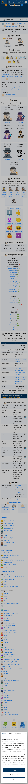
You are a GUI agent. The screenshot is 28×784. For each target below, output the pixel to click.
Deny (14, 779)
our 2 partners (10, 741)
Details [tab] (11, 733)
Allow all (14, 770)
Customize (13, 775)
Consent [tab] (4, 733)
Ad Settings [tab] (18, 733)
